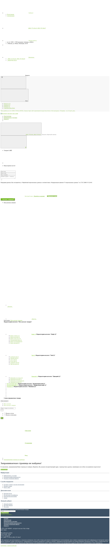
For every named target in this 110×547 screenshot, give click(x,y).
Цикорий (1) (35, 376)
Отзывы (6, 518)
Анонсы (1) (7, 105)
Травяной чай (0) (14, 362)
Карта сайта (7, 487)
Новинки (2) (10, 386)
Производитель (8, 493)
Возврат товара (8, 486)
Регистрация (10, 14)
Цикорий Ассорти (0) (16, 382)
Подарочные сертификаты (11, 495)
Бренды (34, 319)
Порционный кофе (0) (16, 340)
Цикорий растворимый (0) (17, 380)
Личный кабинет (8, 504)
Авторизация (10, 16)
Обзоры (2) (7, 106)
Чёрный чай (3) (14, 358)
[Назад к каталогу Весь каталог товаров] (19, 334)
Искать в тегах (10, 413)
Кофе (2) (34, 334)
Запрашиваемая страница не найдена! (14, 459)
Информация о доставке (10, 475)
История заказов (8, 505)
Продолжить (4, 469)
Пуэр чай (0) (13, 361)
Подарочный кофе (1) (12, 385)
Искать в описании (11, 415)
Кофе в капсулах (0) (15, 338)
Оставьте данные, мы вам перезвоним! (14, 484)
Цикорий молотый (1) (16, 379)
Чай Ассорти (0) (14, 364)
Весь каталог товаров (10, 202)
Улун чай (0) (13, 359)
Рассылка (6, 506)
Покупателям (7, 520)
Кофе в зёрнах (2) (15, 335)
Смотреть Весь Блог (9, 108)
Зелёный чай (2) (14, 356)
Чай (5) (33, 355)
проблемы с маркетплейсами (9, 545)
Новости (6, 525)
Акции (5, 498)
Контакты (31, 57)
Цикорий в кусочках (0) (16, 378)
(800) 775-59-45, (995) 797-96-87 (33, 134)
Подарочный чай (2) (12, 383)
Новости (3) (7, 103)
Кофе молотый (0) (15, 337)
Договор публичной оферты (11, 478)
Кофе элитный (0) (14, 343)
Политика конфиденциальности (12, 477)
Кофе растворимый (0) (16, 341)
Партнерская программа (10, 496)
